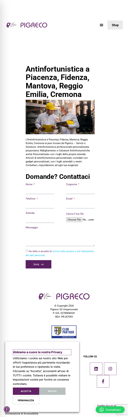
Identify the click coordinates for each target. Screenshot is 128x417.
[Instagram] (110, 369)
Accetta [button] (26, 391)
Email (69, 198)
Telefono (31, 198)
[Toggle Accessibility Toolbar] (7, 409)
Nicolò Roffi (112, 405)
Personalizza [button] (26, 400)
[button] (101, 25)
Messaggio (32, 227)
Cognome (72, 184)
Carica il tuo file (75, 213)
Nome (29, 184)
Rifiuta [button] (52, 391)
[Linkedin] (96, 369)
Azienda (30, 212)
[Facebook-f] (103, 381)
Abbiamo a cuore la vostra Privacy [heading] (37, 352)
